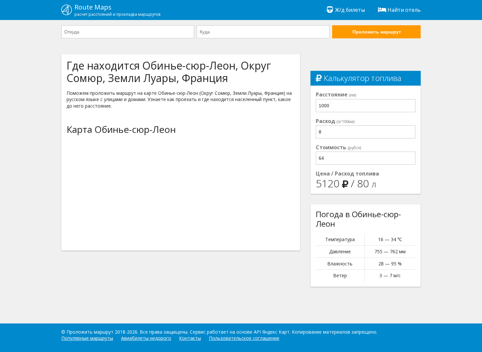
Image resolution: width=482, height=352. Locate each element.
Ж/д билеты (350, 9)
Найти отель (404, 9)
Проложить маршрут (376, 31)
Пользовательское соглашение (244, 338)
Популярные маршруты (87, 338)
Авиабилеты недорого (146, 338)
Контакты (190, 338)
